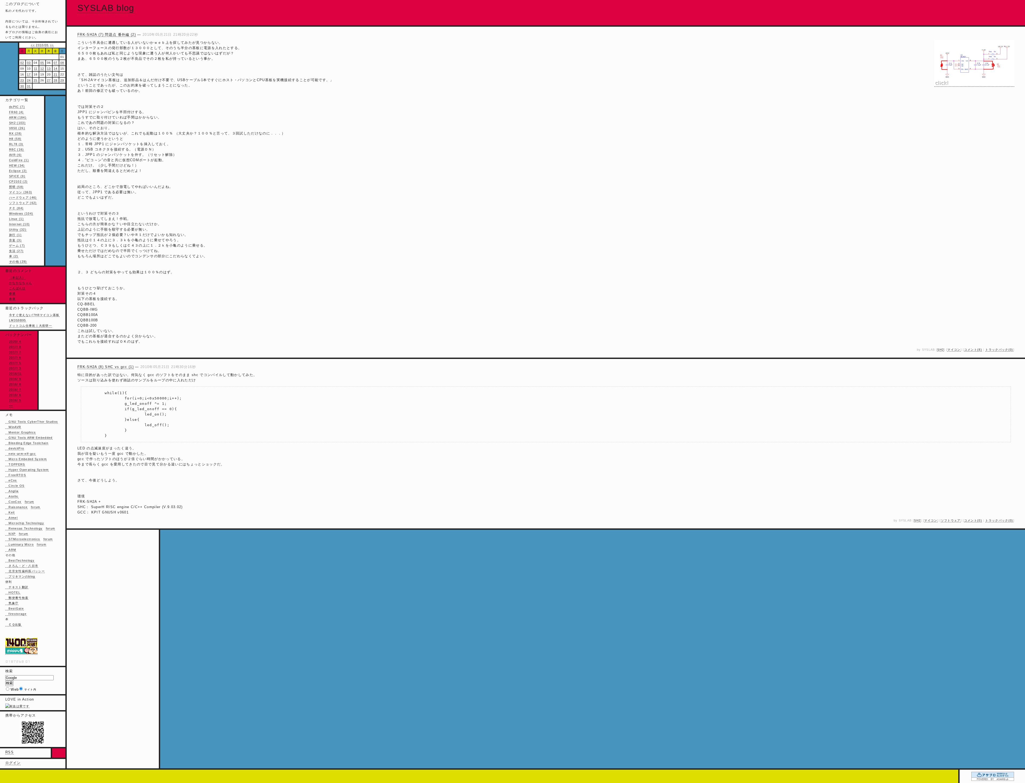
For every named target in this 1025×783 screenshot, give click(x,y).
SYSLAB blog (105, 8)
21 (56, 74)
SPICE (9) (17, 176)
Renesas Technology (23, 528)
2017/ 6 (15, 357)
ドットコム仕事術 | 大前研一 (30, 325)
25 (36, 80)
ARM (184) (17, 117)
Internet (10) (19, 224)
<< (33, 45)
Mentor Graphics (20, 432)
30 (22, 86)
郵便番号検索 (16, 597)
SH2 (940, 349)
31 (29, 86)
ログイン (13, 763)
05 (42, 62)
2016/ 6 (15, 395)
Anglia (11, 491)
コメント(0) (973, 520)
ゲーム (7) (17, 245)
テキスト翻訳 (16, 587)
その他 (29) (18, 261)
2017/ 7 (15, 352)
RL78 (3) (16, 144)
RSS (9, 752)
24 (29, 80)
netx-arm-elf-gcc (20, 453)
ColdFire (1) (19, 160)
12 (42, 68)
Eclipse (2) (18, 170)
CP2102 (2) (18, 181)
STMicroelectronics (22, 539)
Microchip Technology (24, 523)
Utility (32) (17, 229)
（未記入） (17, 277)
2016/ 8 (15, 384)
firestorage (15, 613)
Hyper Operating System (27, 469)
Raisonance (16, 507)
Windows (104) (21, 213)
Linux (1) (16, 218)
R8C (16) (16, 149)
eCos (11, 480)
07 (56, 62)
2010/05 (42, 45)
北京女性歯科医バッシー (25, 571)
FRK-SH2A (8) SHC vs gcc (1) (105, 367)
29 (62, 80)
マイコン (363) (20, 192)
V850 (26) (17, 128)
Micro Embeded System (26, 459)
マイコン (953, 349)
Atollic (12, 496)
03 (29, 62)
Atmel (11, 517)
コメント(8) (973, 349)
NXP (10, 533)
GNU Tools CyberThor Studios (31, 421)
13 (49, 68)
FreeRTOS (15, 475)
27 (49, 80)
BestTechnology (19, 560)
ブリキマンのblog (20, 576)
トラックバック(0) (999, 349)
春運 (12, 293)
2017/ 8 (15, 347)
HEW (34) (17, 165)
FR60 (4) (16, 112)
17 (29, 74)
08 (62, 62)
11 (36, 68)
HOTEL (12, 592)
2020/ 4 (15, 341)
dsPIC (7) (17, 106)
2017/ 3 (15, 368)
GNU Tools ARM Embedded (29, 437)
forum (29, 501)
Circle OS (14, 485)
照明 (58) (16, 186)
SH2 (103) (17, 122)
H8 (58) (15, 138)
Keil (10, 512)
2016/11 (15, 373)
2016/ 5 (15, 400)
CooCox (13, 501)
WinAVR (13, 427)
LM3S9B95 (17, 320)
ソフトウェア (951, 520)
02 (22, 62)
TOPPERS (15, 464)
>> (52, 45)
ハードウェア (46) (23, 197)
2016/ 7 (15, 389)
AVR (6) (15, 154)
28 (56, 80)
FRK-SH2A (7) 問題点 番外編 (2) (106, 35)
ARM (10, 549)
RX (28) (15, 133)
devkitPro (14, 448)
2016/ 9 (15, 379)
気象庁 (11, 603)
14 (56, 68)
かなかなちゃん (20, 282)
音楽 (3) (15, 240)
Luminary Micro (19, 544)
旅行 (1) (15, 234)
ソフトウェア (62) (23, 202)
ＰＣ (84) (16, 208)
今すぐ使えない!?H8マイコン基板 (34, 315)
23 (22, 80)
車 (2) (13, 256)
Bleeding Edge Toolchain (26, 443)
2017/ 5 (15, 363)
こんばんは (17, 288)
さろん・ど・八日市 (21, 565)
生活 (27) (16, 250)
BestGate (14, 608)
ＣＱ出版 (13, 624)
